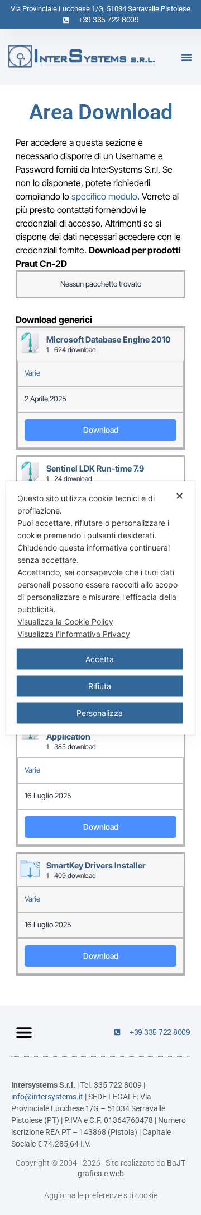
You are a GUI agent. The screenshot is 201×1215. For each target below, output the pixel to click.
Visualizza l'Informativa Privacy (73, 633)
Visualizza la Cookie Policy (65, 621)
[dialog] (100, 607)
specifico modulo (104, 196)
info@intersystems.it (47, 1096)
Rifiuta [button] (99, 685)
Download (100, 430)
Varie (32, 372)
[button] (186, 57)
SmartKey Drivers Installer (96, 866)
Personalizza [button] (99, 712)
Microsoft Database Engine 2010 (108, 340)
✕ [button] (179, 495)
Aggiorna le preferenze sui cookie (100, 1195)
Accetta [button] (99, 658)
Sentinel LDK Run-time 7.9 (95, 469)
